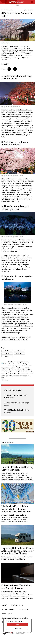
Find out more (17, 628)
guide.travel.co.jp (5, 43)
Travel (5, 605)
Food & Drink (17, 605)
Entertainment (8, 609)
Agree (17, 624)
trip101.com (4, 380)
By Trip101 (4, 64)
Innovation (23, 609)
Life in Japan (7, 614)
